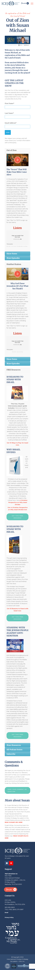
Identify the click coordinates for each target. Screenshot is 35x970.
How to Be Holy (20, 351)
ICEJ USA (9, 246)
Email (6, 912)
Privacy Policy (9, 917)
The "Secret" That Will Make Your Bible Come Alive (21, 246)
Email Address (10, 123)
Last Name (9, 113)
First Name (9, 103)
